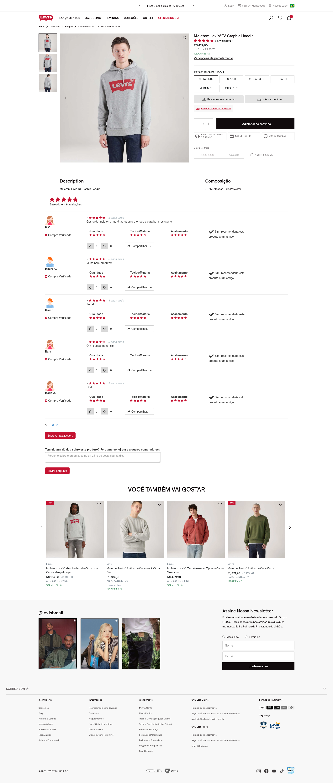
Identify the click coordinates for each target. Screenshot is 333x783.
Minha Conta (145, 708)
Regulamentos (96, 718)
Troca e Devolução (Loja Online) (155, 718)
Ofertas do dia (168, 17)
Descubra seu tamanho (221, 99)
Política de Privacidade (151, 740)
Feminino (112, 17)
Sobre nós (44, 708)
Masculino (93, 17)
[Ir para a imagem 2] (124, 159)
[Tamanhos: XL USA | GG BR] (206, 79)
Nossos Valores (46, 724)
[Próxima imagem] (184, 98)
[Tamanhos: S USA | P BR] (282, 79)
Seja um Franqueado (253, 5)
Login (231, 5)
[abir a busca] (271, 18)
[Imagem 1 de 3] (48, 42)
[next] (193, 6)
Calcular (234, 154)
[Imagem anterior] (65, 98)
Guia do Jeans (96, 729)
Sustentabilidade (47, 729)
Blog (41, 713)
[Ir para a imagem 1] (121, 159)
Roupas (69, 26)
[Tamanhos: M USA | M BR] (206, 88)
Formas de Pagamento (150, 735)
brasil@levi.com (200, 746)
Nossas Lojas (280, 5)
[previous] (140, 6)
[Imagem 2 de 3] (48, 63)
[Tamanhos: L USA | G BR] (231, 79)
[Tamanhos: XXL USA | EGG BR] (257, 79)
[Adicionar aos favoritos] (185, 38)
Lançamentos (69, 17)
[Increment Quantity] (208, 123)
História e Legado (47, 718)
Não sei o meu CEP (264, 154)
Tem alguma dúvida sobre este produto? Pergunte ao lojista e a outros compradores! (102, 449)
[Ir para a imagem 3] (128, 159)
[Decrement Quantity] (198, 123)
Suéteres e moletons (87, 26)
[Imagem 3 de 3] (48, 83)
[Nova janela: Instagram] (58, 643)
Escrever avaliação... (60, 435)
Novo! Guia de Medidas (100, 724)
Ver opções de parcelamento (213, 58)
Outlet (148, 17)
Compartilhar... (140, 246)
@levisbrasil (51, 612)
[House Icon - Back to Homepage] (42, 26)
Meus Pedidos (146, 713)
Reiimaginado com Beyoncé (103, 708)
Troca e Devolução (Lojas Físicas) (155, 724)
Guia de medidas (272, 99)
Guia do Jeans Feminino (101, 735)
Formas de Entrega (148, 729)
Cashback (94, 713)
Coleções (131, 17)
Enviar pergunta (57, 471)
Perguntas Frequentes (150, 745)
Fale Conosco (146, 751)
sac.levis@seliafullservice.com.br (208, 719)
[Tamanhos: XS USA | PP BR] (231, 88)
